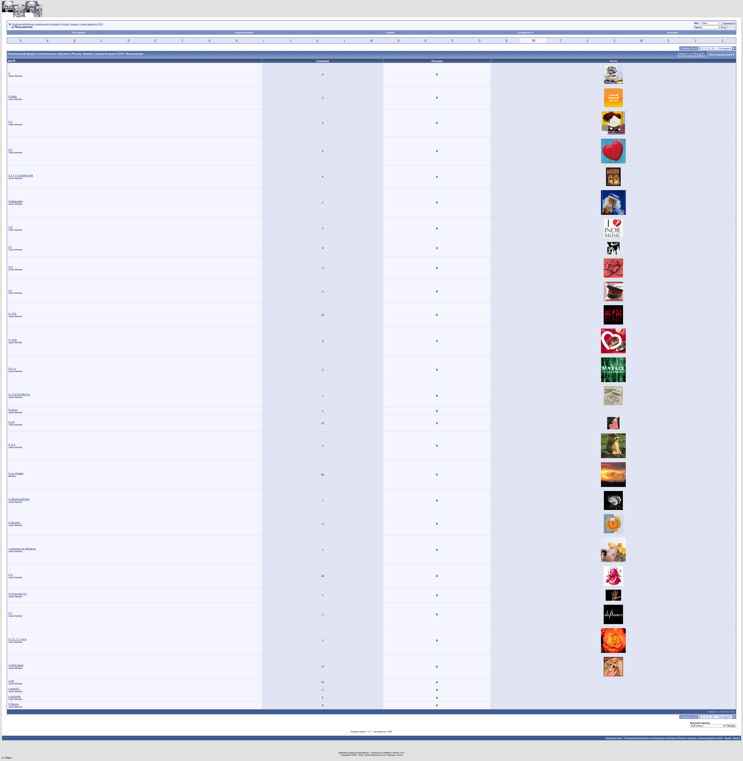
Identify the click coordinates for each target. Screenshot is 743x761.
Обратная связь (614, 738)
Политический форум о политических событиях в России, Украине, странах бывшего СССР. (57, 24)
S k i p (12, 368)
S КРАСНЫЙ (15, 665)
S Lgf (11, 422)
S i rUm (12, 339)
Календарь (672, 32)
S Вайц (12, 96)
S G (10, 267)
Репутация (437, 61)
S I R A (12, 313)
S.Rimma (13, 704)
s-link (11, 681)
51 (713, 48)
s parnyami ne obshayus (22, 548)
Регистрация (78, 32)
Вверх (736, 738)
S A (10, 121)
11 (709, 48)
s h (10, 290)
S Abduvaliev (15, 201)
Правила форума (244, 32)
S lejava (12, 409)
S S (10, 574)
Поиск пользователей (720, 55)
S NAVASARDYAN (18, 499)
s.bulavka (13, 688)
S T (10, 613)
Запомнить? (729, 23)
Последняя (725, 48)
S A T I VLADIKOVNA (20, 175)
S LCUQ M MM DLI (19, 394)
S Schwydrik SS (17, 594)
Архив (728, 738)
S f (10, 247)
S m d (11, 444)
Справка (390, 32)
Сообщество (524, 32)
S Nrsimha (14, 522)
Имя (696, 23)
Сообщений (322, 61)
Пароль (698, 27)
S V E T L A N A (17, 639)
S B (10, 227)
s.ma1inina (14, 696)
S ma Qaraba (15, 473)
